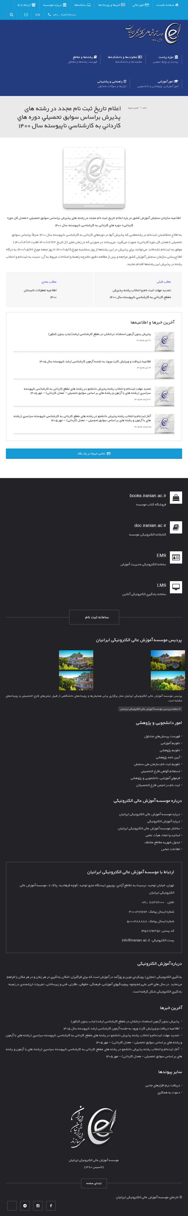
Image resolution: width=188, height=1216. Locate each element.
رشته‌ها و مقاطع (83, 59)
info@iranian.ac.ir (136, 940)
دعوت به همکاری (169, 1092)
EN (37, 14)
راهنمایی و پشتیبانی (111, 83)
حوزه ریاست (165, 59)
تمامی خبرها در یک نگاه (92, 453)
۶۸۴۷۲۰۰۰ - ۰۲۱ (63, 14)
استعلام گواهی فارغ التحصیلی (160, 770)
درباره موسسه (53, 4)
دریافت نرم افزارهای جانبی (162, 1085)
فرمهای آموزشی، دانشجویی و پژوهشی (155, 777)
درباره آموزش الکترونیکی (163, 821)
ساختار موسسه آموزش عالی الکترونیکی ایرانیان (149, 828)
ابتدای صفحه (94, 1183)
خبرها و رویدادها (109, 4)
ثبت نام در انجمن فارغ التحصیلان (158, 784)
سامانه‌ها (80, 4)
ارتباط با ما (25, 4)
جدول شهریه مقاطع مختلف (162, 841)
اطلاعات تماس (170, 849)
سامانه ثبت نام (96, 617)
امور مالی (139, 4)
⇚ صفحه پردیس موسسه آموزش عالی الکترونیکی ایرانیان (150, 709)
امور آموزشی (157, 83)
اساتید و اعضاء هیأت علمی (163, 835)
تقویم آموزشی (170, 743)
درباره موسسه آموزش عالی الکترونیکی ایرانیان (149, 814)
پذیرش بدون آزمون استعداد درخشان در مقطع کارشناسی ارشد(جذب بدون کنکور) (99, 334)
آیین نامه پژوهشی (168, 756)
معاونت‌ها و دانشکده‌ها (125, 59)
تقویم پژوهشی (170, 750)
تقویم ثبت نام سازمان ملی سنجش (157, 764)
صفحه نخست (165, 4)
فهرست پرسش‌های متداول (162, 735)
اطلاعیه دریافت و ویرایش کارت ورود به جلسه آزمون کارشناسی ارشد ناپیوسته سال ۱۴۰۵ (95, 361)
